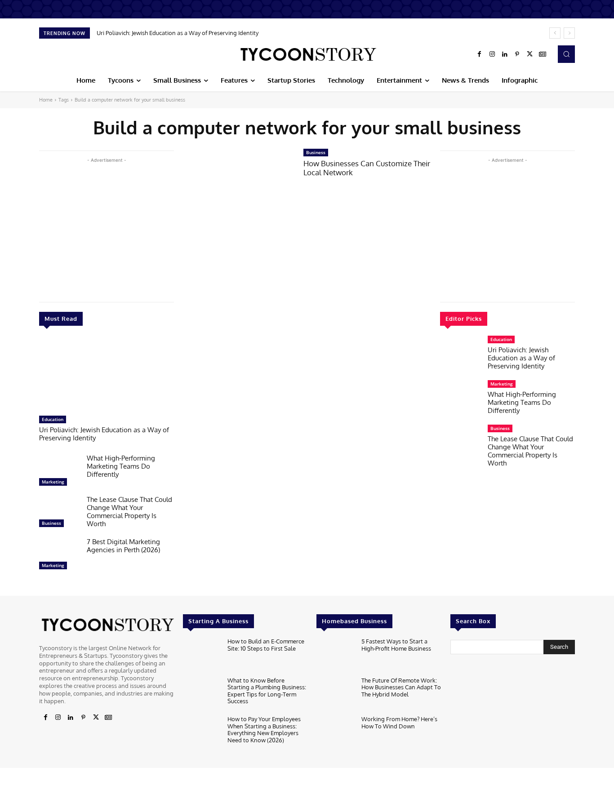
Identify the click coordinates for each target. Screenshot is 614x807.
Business (51, 523)
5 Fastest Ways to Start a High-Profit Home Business (396, 645)
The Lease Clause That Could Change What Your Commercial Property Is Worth (129, 511)
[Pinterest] (517, 54)
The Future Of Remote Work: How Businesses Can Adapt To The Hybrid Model (401, 687)
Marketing (53, 482)
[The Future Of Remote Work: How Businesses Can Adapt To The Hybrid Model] (335, 694)
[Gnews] (542, 54)
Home (46, 100)
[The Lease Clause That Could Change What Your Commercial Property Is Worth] (59, 513)
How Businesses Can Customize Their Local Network (366, 168)
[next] (569, 33)
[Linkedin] (504, 54)
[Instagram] (492, 54)
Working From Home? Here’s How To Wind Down (399, 722)
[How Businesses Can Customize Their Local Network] (238, 184)
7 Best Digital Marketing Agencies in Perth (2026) (123, 545)
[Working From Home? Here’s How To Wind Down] (335, 733)
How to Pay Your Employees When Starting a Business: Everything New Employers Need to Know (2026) (264, 729)
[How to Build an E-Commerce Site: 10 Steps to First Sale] (201, 655)
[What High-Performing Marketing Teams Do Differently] (59, 472)
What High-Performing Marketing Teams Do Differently (121, 466)
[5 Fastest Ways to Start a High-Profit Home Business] (335, 655)
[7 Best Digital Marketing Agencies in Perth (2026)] (59, 556)
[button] (566, 53)
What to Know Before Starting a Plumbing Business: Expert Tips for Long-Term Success (266, 691)
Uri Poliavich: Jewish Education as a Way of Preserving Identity (177, 32)
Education (52, 419)
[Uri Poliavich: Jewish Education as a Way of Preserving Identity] (106, 375)
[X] (530, 54)
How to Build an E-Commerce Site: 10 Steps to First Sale (265, 645)
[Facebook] (479, 54)
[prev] (555, 33)
